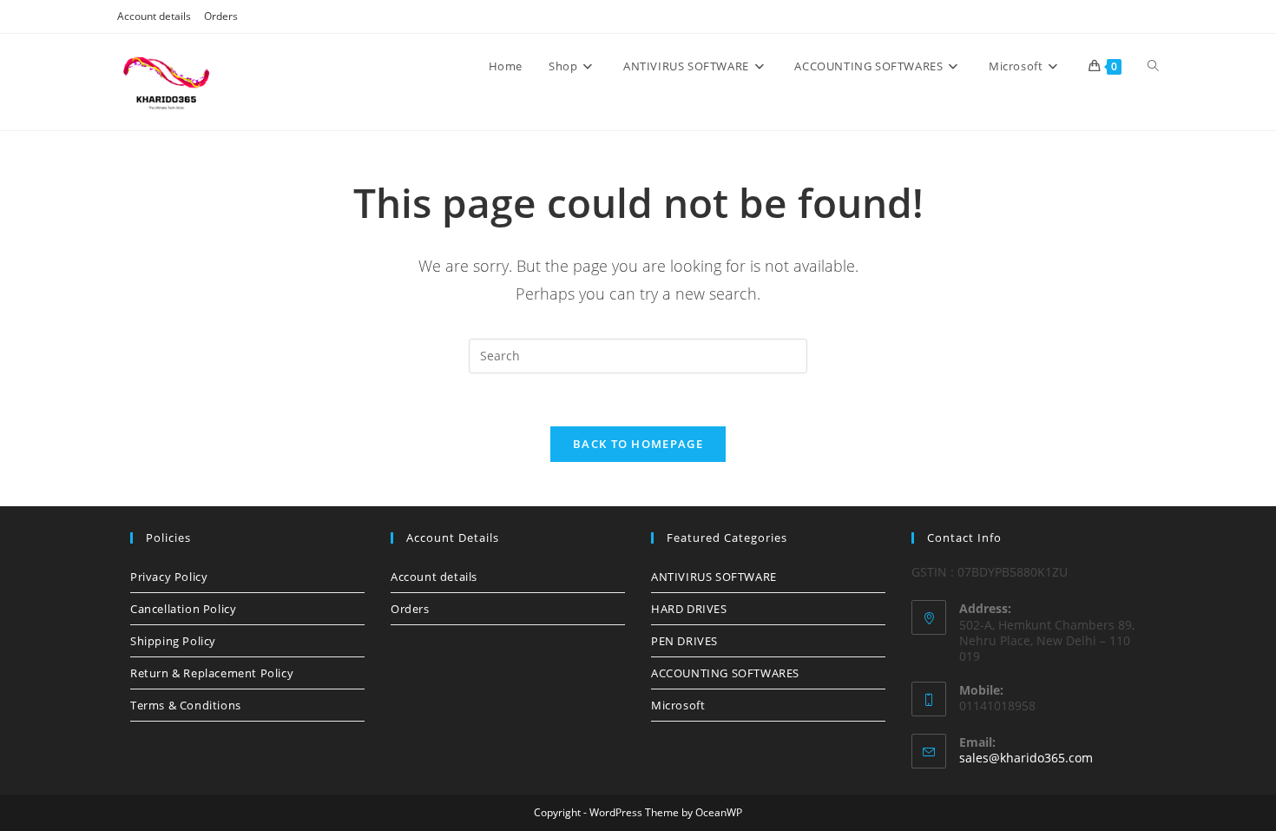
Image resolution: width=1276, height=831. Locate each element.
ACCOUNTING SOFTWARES (725, 673)
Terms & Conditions (185, 705)
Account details (154, 16)
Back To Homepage (638, 444)
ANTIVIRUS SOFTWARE (714, 576)
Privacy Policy (168, 576)
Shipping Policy (173, 641)
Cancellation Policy (183, 609)
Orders (221, 16)
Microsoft (678, 705)
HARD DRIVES (689, 609)
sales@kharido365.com (1026, 757)
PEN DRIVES (684, 641)
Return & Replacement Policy (211, 673)
